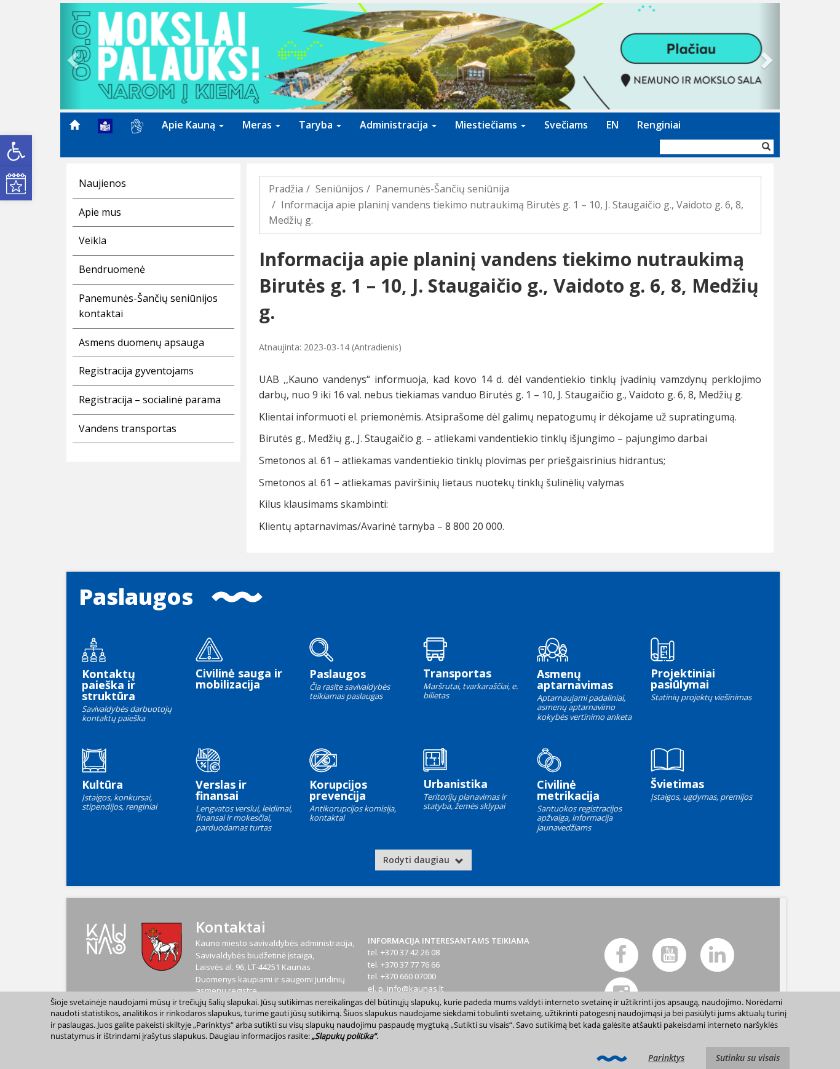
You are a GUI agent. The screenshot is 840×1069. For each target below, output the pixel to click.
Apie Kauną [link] (190, 125)
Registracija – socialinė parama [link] (150, 399)
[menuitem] (74, 125)
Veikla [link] (92, 240)
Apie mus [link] (100, 212)
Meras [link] (258, 125)
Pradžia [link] (286, 188)
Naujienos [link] (102, 183)
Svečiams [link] (566, 125)
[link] (16, 151)
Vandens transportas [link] (127, 428)
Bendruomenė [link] (112, 269)
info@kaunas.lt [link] (415, 988)
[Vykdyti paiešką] (766, 147)
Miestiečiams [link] (487, 125)
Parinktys (666, 1057)
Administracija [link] (395, 125)
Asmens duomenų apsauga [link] (141, 342)
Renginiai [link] (659, 125)
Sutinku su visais (748, 1057)
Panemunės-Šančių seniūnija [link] (442, 188)
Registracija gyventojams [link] (136, 370)
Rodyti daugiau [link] (417, 860)
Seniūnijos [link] (339, 188)
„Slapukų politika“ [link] (344, 1035)
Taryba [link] (317, 125)
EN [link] (612, 125)
